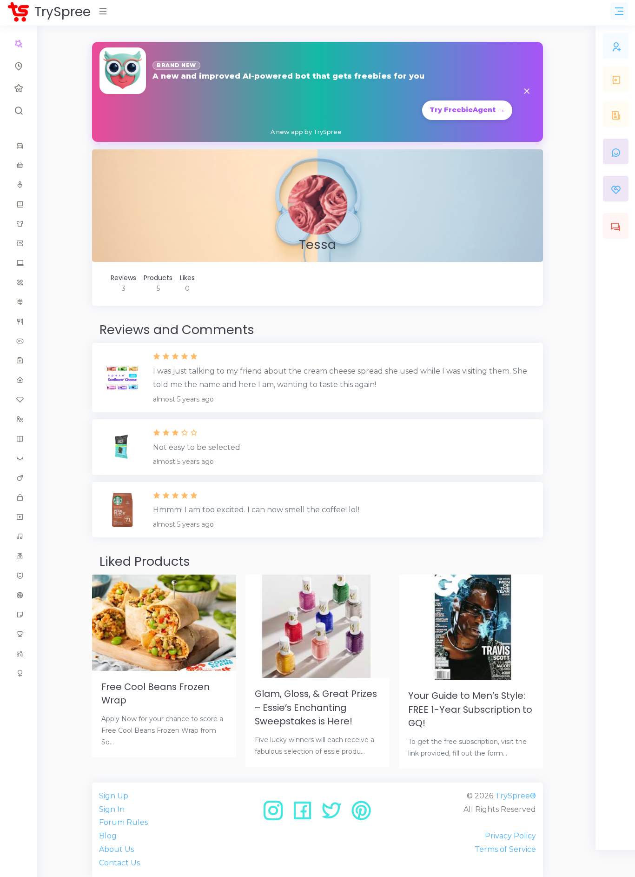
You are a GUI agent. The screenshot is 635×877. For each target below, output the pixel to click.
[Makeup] (18, 458)
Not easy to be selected (196, 447)
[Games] (18, 341)
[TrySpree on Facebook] (305, 814)
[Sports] (18, 595)
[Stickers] (18, 614)
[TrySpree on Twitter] (335, 814)
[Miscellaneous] (18, 497)
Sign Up (113, 795)
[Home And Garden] (18, 380)
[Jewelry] (18, 399)
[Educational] (18, 282)
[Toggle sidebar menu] (619, 11)
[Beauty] (18, 184)
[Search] (18, 111)
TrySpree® (515, 795)
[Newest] (18, 66)
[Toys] (18, 653)
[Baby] (18, 165)
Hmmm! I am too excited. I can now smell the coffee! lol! (256, 509)
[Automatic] (18, 44)
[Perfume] (18, 556)
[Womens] (18, 673)
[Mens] (18, 478)
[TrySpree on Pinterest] (361, 814)
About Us (116, 849)
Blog (108, 835)
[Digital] (18, 263)
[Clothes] (18, 224)
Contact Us (119, 862)
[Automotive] (18, 145)
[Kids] (18, 419)
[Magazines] (18, 439)
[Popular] (18, 88)
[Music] (18, 536)
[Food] (18, 321)
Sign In (112, 809)
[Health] (18, 360)
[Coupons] (18, 243)
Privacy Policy (510, 835)
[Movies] (18, 517)
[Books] (18, 204)
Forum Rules (123, 822)
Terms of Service (505, 849)
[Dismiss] (527, 92)
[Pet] (18, 575)
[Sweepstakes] (18, 634)
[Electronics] (18, 302)
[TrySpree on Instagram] (276, 814)
